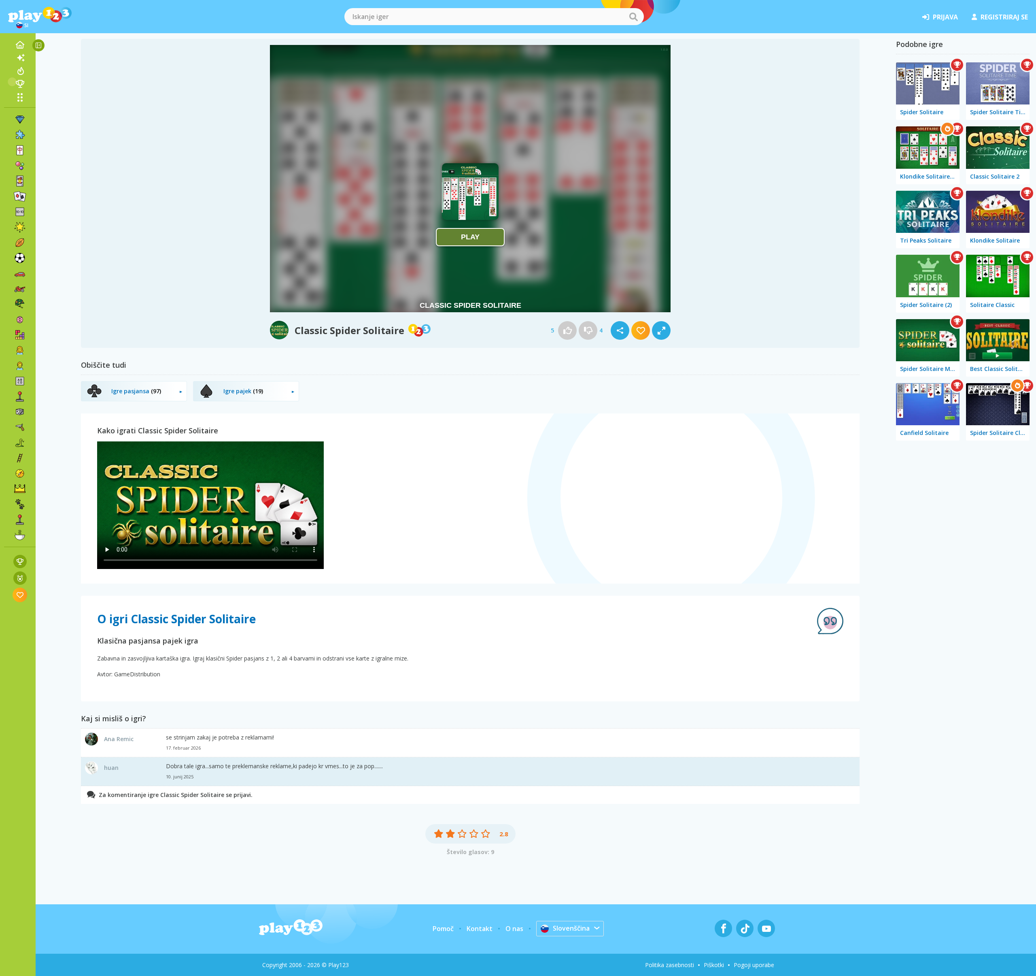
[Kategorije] (20, 97)
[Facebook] (723, 928)
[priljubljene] (20, 594)
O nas (514, 928)
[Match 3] (20, 119)
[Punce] (20, 350)
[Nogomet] (20, 258)
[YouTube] (766, 928)
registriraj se (1004, 17)
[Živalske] (20, 504)
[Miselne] (20, 319)
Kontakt (480, 928)
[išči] (633, 16)
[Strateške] (20, 489)
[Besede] (20, 381)
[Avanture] (20, 473)
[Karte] (20, 181)
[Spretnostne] (20, 458)
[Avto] (20, 273)
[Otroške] (20, 365)
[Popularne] (20, 71)
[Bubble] (20, 165)
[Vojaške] (20, 304)
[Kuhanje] (20, 535)
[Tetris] (20, 335)
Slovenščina (571, 928)
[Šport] (20, 242)
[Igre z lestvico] (20, 561)
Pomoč (443, 928)
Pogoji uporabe (754, 965)
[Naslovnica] (20, 45)
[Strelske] (20, 427)
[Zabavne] (20, 227)
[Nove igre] (20, 58)
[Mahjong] (20, 150)
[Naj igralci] (20, 84)
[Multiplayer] (20, 519)
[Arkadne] (20, 396)
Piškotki (714, 965)
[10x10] (20, 211)
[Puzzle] (20, 135)
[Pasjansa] (20, 196)
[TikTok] (745, 928)
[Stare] (20, 442)
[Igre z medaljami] (20, 578)
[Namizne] (20, 412)
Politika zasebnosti (669, 965)
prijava (945, 17)
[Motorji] (20, 288)
